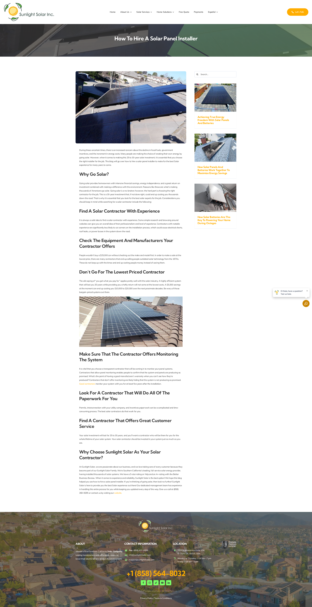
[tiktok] (156, 582)
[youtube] (162, 582)
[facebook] (143, 582)
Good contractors (87, 383)
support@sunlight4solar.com (141, 559)
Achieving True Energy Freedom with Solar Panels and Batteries (213, 120)
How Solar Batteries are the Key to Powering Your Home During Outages (214, 220)
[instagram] (149, 582)
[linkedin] (168, 582)
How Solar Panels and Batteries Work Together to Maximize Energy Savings (214, 170)
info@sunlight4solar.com (140, 555)
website (117, 493)
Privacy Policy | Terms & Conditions (156, 598)
